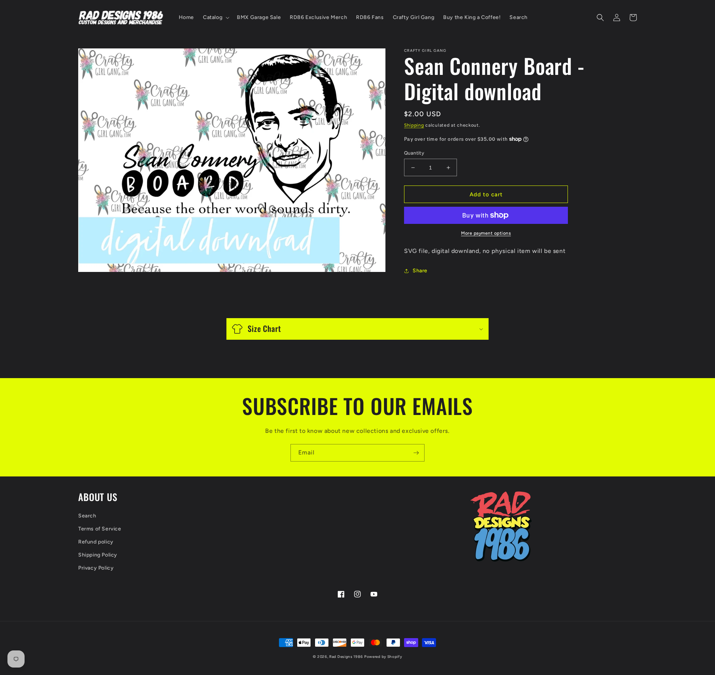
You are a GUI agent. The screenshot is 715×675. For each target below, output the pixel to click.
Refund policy (96, 542)
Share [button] (420, 270)
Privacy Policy (96, 568)
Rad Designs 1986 (346, 656)
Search (87, 516)
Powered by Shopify (383, 656)
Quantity (414, 153)
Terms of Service (99, 529)
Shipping (414, 125)
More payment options (486, 233)
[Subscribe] (416, 453)
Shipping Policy (97, 555)
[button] (215, 17)
